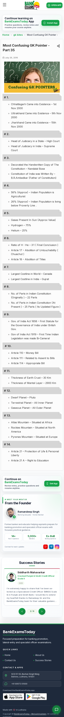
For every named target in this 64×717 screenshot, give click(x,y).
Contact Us (10, 660)
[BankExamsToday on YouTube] (45, 546)
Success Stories (43, 660)
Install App (52, 23)
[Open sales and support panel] (56, 709)
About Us (39, 655)
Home (5, 34)
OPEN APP (56, 5)
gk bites (18, 34)
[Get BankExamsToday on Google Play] (36, 696)
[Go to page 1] (22, 611)
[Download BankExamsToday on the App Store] (13, 696)
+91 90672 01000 (19, 684)
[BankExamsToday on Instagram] (57, 546)
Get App (53, 483)
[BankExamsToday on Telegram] (51, 546)
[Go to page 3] (42, 611)
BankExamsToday (19, 631)
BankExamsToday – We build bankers (30, 714)
